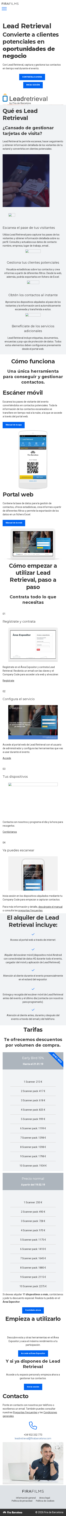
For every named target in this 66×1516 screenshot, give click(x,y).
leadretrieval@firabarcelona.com (33, 1438)
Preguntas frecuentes (25, 1412)
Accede (7, 758)
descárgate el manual (50, 906)
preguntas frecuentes (30, 910)
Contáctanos (10, 831)
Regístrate (8, 680)
